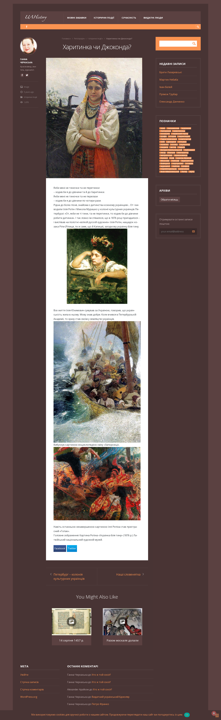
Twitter (72, 548)
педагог (164, 147)
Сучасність (129, 17)
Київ (172, 158)
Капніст (164, 158)
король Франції (184, 158)
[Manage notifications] (214, 713)
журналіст (165, 166)
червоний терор (180, 134)
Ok (187, 715)
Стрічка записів (29, 682)
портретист (178, 163)
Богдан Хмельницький (171, 150)
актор (173, 147)
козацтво (165, 134)
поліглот (165, 145)
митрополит (167, 155)
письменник (174, 128)
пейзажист (190, 150)
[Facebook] (26, 26)
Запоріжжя (166, 131)
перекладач (184, 136)
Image (26, 87)
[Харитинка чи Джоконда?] (97, 118)
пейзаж (176, 166)
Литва (184, 172)
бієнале (171, 153)
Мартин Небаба (168, 79)
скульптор (185, 145)
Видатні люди (153, 17)
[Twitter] (27, 75)
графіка (185, 166)
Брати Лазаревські (170, 72)
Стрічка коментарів (32, 689)
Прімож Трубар (168, 94)
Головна (65, 38)
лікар (163, 153)
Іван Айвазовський (170, 172)
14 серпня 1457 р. (71, 640)
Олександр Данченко (171, 101)
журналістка (187, 161)
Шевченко (184, 169)
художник (186, 128)
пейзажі (176, 161)
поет (163, 128)
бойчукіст (165, 163)
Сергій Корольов (169, 169)
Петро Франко (100, 704)
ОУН (163, 142)
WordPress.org (28, 696)
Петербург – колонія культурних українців (69, 576)
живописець (179, 131)
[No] (217, 715)
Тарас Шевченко (169, 139)
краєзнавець (181, 155)
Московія (165, 161)
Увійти (24, 674)
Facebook (59, 548)
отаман (189, 163)
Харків (182, 147)
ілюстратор (183, 153)
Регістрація (79, 38)
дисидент (171, 142)
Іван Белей (165, 87)
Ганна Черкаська (26, 61)
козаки (174, 145)
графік (164, 136)
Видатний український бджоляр (110, 696)
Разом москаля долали (122, 640)
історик (172, 136)
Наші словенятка (128, 574)
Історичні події (104, 17)
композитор (185, 139)
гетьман (183, 142)
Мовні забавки (76, 17)
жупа (192, 172)
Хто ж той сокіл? (101, 674)
